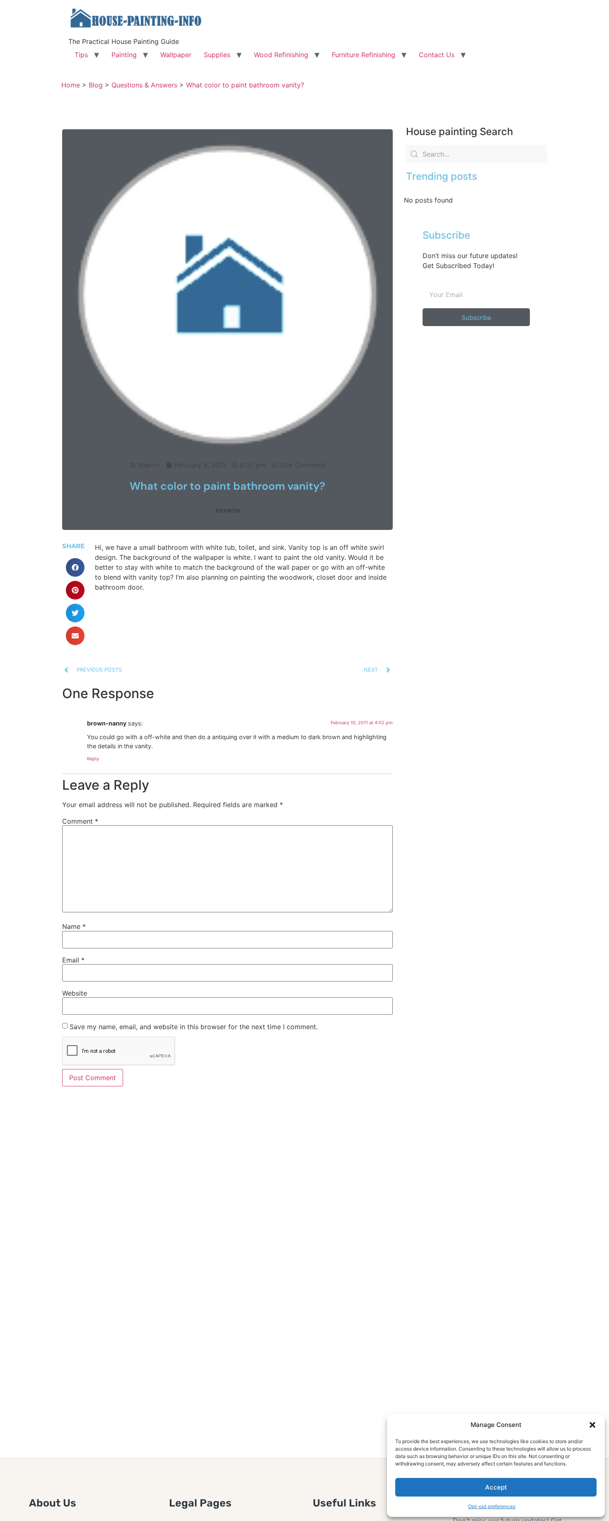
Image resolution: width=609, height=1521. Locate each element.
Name (74, 926)
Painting (124, 55)
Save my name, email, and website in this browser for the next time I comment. (194, 1026)
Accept (496, 1487)
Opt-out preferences (491, 1506)
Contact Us (436, 55)
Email (73, 960)
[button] (592, 1425)
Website (74, 993)
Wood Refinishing (281, 55)
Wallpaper (175, 55)
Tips (81, 55)
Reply (93, 759)
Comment (80, 821)
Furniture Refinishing (363, 55)
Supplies (217, 55)
